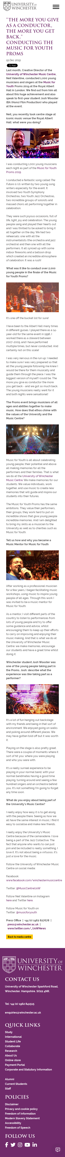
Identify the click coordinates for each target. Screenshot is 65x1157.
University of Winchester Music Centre (31, 74)
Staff (8, 1088)
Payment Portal (15, 1064)
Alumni (9, 1079)
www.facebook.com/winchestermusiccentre (34, 880)
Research (11, 1050)
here (9, 900)
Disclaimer (11, 1104)
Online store (13, 1060)
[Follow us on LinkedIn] (35, 1145)
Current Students (16, 1084)
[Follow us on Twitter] (13, 1145)
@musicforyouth (26, 912)
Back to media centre (19, 937)
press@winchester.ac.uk (23, 924)
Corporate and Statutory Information (28, 1069)
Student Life (13, 1041)
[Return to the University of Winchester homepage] (32, 964)
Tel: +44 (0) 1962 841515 (20, 1004)
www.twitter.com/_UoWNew (26, 928)
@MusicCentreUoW (28, 888)
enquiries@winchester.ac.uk (23, 1012)
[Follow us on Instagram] (21, 1145)
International (13, 1036)
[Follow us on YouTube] (28, 1145)
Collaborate (12, 1046)
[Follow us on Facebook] (7, 1145)
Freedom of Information (20, 1113)
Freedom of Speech (17, 1127)
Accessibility (13, 1123)
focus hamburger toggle (56, 7)
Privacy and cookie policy (21, 1109)
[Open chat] (57, 1149)
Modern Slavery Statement (22, 1118)
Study (8, 1032)
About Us (11, 1055)
